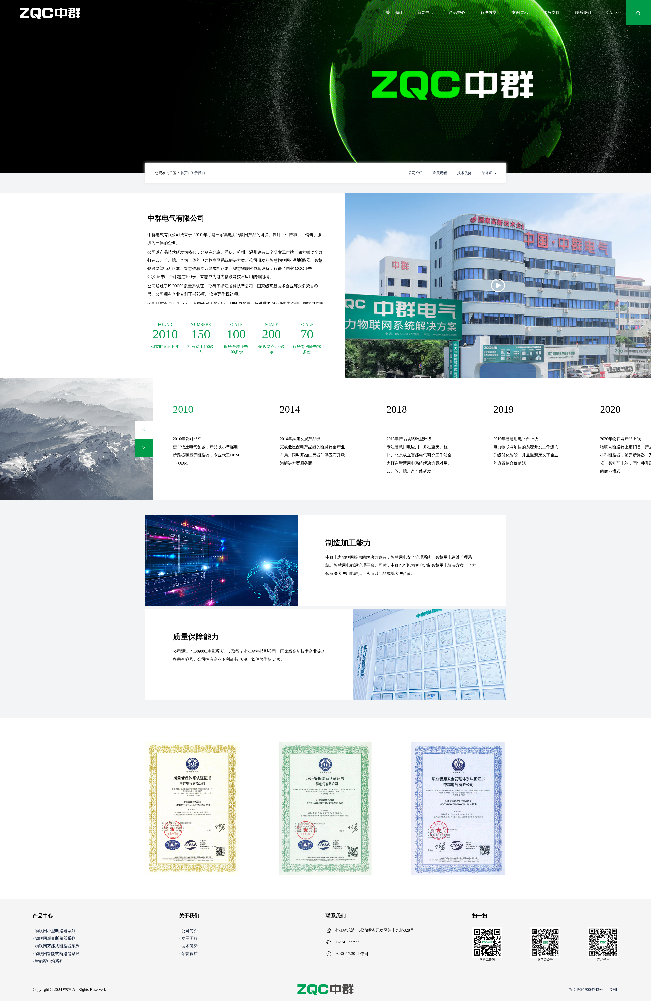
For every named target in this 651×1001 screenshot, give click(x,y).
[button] (144, 430)
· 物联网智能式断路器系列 (56, 953)
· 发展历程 (188, 938)
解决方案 (488, 12)
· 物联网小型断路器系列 (54, 931)
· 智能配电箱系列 (48, 961)
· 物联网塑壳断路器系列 (54, 938)
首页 (184, 173)
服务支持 (551, 12)
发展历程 (440, 173)
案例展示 (520, 12)
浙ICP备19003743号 (585, 989)
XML (613, 989)
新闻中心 (425, 12)
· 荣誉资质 (188, 953)
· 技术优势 (188, 946)
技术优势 (464, 173)
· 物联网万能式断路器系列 (56, 946)
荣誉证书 (489, 173)
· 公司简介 (188, 931)
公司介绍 (415, 173)
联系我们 (583, 12)
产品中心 (457, 12)
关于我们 (394, 12)
